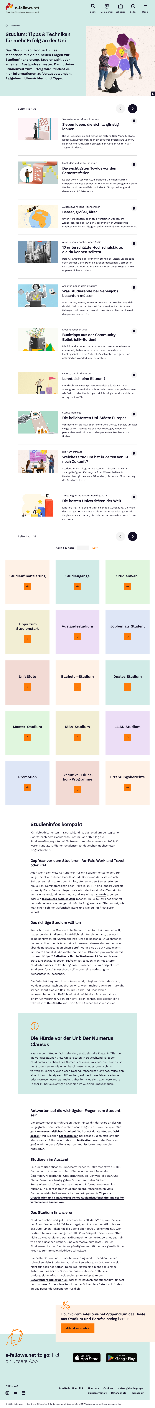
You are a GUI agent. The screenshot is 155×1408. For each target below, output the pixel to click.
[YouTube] (15, 1393)
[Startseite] (6, 26)
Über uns (93, 1388)
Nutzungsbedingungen (131, 1388)
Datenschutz (118, 1393)
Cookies (108, 1388)
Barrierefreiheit (97, 1393)
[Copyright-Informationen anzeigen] (153, 94)
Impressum (137, 1393)
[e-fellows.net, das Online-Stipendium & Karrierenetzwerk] (22, 8)
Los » (95, 548)
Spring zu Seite (65, 548)
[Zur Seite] (27, 586)
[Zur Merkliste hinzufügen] (134, 121)
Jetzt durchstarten (77, 1328)
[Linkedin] (23, 1393)
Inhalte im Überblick (71, 1388)
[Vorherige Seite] (120, 108)
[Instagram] (7, 1393)
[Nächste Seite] (132, 108)
